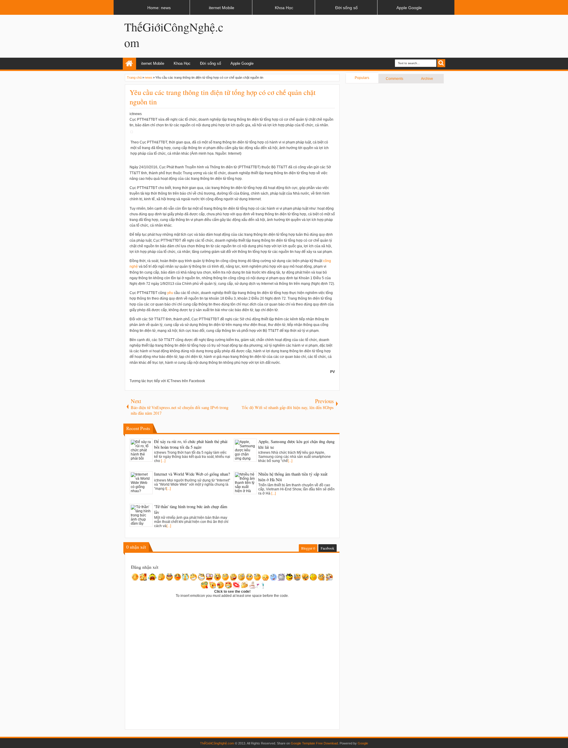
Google (363, 743)
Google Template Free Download (314, 743)
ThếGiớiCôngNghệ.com (217, 743)
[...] (163, 461)
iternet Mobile (152, 63)
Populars (362, 78)
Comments (394, 79)
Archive (427, 79)
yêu (170, 293)
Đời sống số (210, 63)
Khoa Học (182, 63)
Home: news (129, 64)
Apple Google (242, 63)
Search (441, 63)
